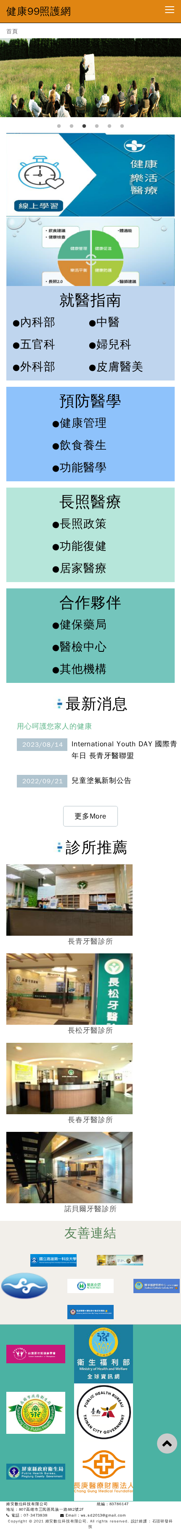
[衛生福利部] (106, 1353)
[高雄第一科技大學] (54, 1259)
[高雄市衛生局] (40, 1412)
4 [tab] (97, 126)
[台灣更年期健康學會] (40, 1353)
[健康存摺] (90, 1285)
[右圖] (90, 258)
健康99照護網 (38, 11)
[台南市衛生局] (106, 1412)
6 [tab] (122, 126)
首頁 (12, 31)
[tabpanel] (90, 75)
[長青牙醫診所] (120, 1259)
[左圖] (90, 174)
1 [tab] (59, 126)
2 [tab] (71, 126)
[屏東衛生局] (40, 1471)
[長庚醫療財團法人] (106, 1471)
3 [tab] (84, 126)
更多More (90, 816)
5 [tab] (109, 126)
